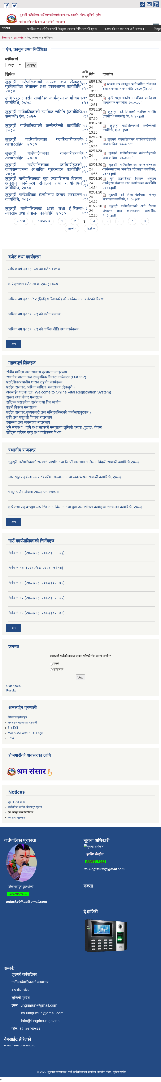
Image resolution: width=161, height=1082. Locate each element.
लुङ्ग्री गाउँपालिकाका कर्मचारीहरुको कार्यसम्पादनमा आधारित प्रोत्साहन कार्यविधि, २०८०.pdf (129, 169)
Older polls (13, 685)
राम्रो (56, 663)
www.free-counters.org (19, 1045)
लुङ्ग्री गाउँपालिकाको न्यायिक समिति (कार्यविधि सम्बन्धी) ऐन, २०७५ (43, 114)
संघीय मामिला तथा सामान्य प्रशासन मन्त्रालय (36, 372)
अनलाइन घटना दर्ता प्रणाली (22, 722)
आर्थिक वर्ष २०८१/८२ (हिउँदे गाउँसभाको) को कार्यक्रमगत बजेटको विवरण (56, 299)
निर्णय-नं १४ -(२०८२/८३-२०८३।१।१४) (35, 568)
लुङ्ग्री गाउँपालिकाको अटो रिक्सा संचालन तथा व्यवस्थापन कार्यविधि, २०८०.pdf (129, 210)
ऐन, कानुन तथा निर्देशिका (20, 812)
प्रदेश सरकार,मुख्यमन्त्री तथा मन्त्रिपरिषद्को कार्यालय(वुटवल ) (48, 412)
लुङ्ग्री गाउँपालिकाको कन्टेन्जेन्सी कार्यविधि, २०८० (43, 128)
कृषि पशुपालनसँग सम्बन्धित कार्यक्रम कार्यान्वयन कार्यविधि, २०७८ (43, 100)
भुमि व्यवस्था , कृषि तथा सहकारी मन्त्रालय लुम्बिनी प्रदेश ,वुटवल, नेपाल (54, 427)
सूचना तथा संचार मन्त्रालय (24, 397)
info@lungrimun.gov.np (40, 1021)
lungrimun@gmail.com (38, 1005)
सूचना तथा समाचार (17, 801)
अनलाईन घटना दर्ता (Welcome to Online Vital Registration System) (58, 392)
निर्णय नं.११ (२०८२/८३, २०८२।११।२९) (36, 553)
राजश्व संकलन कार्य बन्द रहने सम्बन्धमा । (120, 28)
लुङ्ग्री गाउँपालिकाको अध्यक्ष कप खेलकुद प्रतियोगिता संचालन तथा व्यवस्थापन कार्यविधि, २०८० (43, 86)
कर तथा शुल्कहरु (17, 817)
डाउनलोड (18, 37)
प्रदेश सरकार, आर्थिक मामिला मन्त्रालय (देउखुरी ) (40, 387)
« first (21, 221)
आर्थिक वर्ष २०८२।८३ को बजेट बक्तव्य (34, 314)
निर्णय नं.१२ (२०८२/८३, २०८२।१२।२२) (36, 598)
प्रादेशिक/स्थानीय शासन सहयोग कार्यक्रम (34, 382)
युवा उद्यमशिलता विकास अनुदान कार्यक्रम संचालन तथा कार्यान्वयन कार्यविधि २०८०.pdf (129, 183)
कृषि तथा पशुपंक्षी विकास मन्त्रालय (29, 417)
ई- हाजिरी (13, 727)
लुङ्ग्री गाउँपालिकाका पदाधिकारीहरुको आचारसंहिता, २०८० (43, 141)
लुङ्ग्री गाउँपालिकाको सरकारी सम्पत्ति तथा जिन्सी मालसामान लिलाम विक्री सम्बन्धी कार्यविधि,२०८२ (73, 462)
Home (6, 37)
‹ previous (43, 221)
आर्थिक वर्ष (11, 59)
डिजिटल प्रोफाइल (17, 717)
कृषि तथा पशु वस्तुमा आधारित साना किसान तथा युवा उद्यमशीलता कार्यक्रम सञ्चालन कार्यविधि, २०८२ (75, 507)
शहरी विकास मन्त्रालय (21, 407)
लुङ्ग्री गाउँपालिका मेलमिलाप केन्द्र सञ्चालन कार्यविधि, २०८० (43, 197)
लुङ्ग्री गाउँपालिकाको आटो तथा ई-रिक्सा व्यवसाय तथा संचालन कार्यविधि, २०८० (43, 210)
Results (11, 690)
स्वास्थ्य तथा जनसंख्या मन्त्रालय (28, 422)
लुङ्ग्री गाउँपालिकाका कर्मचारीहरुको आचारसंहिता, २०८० (43, 155)
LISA (11, 738)
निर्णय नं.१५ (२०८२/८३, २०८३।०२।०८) (36, 583)
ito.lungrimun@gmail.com (104, 869)
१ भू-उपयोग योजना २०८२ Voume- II (33, 492)
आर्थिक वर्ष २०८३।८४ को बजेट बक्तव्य (34, 269)
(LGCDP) (78, 377)
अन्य (14, 344)
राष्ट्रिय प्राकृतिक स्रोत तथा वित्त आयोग (33, 402)
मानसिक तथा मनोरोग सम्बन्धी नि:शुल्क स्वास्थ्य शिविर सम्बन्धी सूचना (56, 28)
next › (72, 228)
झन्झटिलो (58, 669)
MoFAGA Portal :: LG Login (26, 733)
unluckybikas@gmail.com (26, 901)
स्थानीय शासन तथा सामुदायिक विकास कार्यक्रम (38, 377)
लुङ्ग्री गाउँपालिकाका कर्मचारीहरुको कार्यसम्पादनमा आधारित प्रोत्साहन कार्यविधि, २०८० (43, 169)
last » (91, 228)
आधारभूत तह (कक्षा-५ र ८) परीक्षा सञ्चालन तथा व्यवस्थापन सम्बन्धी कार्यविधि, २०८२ (64, 477)
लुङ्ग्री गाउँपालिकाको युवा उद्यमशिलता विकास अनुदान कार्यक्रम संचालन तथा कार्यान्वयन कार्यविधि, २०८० (43, 183)
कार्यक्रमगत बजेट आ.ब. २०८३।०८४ (33, 284)
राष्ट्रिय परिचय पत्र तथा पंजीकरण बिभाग (33, 432)
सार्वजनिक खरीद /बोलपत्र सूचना (25, 807)
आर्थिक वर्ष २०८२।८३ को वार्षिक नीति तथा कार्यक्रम (43, 329)
